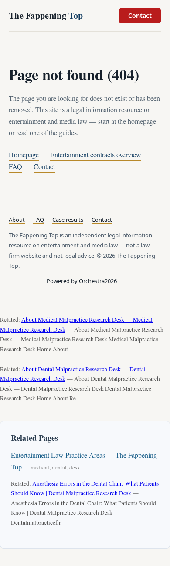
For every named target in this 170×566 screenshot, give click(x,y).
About (17, 219)
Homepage (24, 154)
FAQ (15, 166)
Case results (67, 219)
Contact (140, 15)
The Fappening (46, 15)
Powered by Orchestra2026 (82, 281)
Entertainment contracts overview (95, 154)
